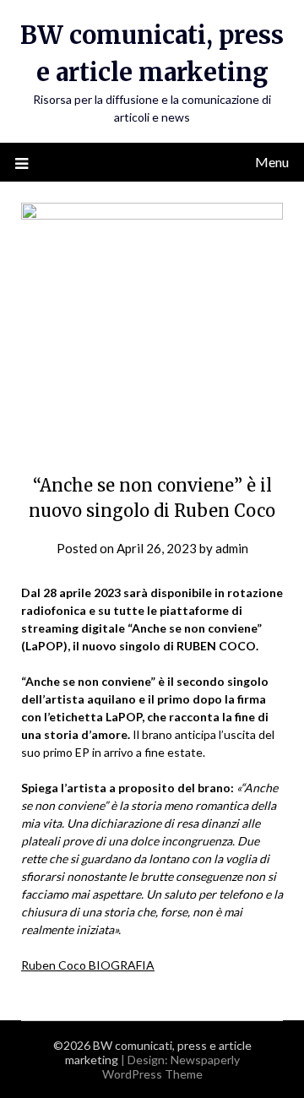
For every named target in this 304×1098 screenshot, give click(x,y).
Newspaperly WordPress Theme (171, 1066)
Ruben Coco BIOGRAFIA (88, 965)
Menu (272, 162)
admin (231, 548)
